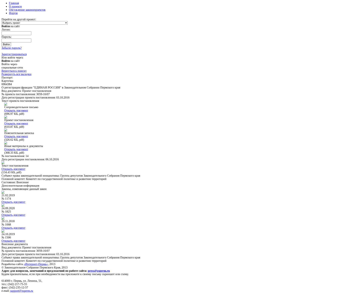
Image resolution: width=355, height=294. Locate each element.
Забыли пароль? (11, 47)
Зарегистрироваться (14, 54)
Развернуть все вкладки (16, 74)
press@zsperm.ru (99, 270)
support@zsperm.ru (21, 290)
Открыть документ (16, 110)
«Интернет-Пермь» (36, 264)
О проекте (15, 6)
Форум (13, 13)
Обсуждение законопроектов (27, 9)
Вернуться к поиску (14, 70)
